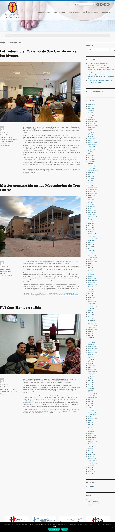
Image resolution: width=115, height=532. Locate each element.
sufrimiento (8, 275)
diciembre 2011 (92, 435)
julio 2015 (90, 356)
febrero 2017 (91, 320)
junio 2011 (90, 447)
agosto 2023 (91, 172)
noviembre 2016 (92, 325)
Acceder (90, 499)
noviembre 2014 (92, 371)
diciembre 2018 (92, 278)
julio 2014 (90, 378)
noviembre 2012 (92, 414)
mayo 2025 (91, 133)
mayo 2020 (91, 246)
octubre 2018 (91, 282)
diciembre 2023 (92, 165)
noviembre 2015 (92, 348)
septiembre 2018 (92, 284)
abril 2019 (90, 271)
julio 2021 (90, 220)
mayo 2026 (91, 110)
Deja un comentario (5, 145)
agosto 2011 (91, 443)
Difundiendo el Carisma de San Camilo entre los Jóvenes (38, 53)
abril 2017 (90, 316)
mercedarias (3, 139)
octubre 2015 (91, 350)
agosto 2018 (91, 286)
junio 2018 (90, 290)
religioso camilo (53, 127)
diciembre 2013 (92, 392)
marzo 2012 (91, 429)
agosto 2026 (91, 104)
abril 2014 (90, 384)
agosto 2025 (91, 127)
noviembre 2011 (92, 437)
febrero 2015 (91, 365)
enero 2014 (91, 390)
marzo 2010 (91, 469)
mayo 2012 (91, 426)
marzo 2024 (91, 159)
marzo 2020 (91, 250)
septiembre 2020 (93, 238)
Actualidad (93, 12)
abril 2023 (90, 180)
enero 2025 (91, 140)
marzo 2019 (91, 273)
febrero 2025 (91, 138)
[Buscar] (113, 49)
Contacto (106, 12)
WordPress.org (92, 505)
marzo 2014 (91, 386)
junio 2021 (90, 221)
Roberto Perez (4, 132)
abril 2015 (90, 361)
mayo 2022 (91, 201)
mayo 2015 (91, 360)
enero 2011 (91, 456)
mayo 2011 (91, 448)
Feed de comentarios (94, 503)
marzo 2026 (91, 114)
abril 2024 (90, 157)
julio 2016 (90, 333)
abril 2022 (90, 203)
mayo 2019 (91, 269)
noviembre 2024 (92, 144)
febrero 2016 (91, 342)
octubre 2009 (91, 471)
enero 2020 (91, 254)
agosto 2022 (91, 195)
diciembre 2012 (92, 412)
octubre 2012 (91, 416)
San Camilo (8, 143)
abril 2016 (90, 339)
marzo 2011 (91, 452)
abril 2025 (90, 134)
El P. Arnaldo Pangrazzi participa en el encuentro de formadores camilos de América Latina (101, 76)
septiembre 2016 (92, 329)
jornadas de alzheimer (6, 137)
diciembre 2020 (92, 233)
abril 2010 (90, 467)
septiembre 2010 (92, 464)
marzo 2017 (91, 318)
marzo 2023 (91, 182)
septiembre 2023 (93, 170)
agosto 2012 (91, 420)
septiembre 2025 (93, 125)
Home (8, 35)
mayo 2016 (91, 337)
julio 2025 (90, 129)
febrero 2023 (91, 184)
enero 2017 (91, 322)
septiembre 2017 (92, 307)
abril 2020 (90, 248)
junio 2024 (91, 153)
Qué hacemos (59, 12)
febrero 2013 (91, 409)
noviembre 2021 (92, 212)
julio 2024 (90, 151)
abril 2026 (90, 112)
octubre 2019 (91, 259)
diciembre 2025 (92, 119)
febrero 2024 (91, 161)
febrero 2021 (91, 229)
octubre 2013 (91, 395)
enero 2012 (91, 433)
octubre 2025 (91, 123)
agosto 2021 (91, 218)
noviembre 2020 (92, 235)
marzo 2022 (91, 204)
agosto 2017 (91, 308)
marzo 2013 (91, 407)
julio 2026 (90, 106)
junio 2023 (91, 176)
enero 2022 (91, 208)
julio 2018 (90, 288)
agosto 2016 (91, 331)
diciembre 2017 (92, 301)
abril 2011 (90, 450)
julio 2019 (90, 265)
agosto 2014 (91, 377)
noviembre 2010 (92, 460)
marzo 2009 (91, 473)
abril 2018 (90, 293)
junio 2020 (91, 244)
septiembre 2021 (92, 216)
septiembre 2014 (92, 375)
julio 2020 (90, 242)
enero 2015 (91, 367)
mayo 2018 (91, 291)
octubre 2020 (91, 237)
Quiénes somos (44, 12)
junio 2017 (90, 312)
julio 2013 (90, 399)
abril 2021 (90, 225)
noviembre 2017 (92, 303)
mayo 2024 (91, 155)
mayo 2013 (91, 403)
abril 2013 (90, 405)
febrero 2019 (91, 274)
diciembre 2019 (92, 255)
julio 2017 (90, 310)
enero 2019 (91, 276)
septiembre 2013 (92, 397)
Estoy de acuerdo (54, 529)
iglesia (2, 389)
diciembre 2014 (92, 369)
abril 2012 (90, 428)
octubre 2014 (91, 373)
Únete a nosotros (77, 12)
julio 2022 (90, 197)
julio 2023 (90, 174)
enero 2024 (91, 163)
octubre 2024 (91, 146)
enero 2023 (91, 186)
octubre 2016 (91, 327)
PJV (5, 391)
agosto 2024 (91, 150)
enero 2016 (91, 344)
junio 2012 (90, 424)
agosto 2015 (91, 354)
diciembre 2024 (92, 142)
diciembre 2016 (92, 324)
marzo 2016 (91, 341)
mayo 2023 (91, 178)
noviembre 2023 (92, 167)
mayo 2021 (91, 223)
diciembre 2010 (92, 458)
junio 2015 (90, 358)
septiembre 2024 (93, 148)
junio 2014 (90, 380)
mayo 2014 (91, 382)
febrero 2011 (91, 454)
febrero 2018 (91, 297)
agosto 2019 (91, 263)
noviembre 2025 (92, 121)
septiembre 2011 (92, 441)
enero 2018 (91, 299)
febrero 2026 (91, 116)
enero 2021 (91, 231)
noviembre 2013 (92, 394)
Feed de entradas (93, 501)
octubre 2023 (91, 168)
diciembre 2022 (92, 187)
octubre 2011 (91, 439)
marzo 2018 (91, 295)
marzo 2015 (91, 363)
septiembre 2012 (92, 418)
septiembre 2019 (92, 261)
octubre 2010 (91, 462)
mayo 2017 (91, 314)
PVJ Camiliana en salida (20, 308)
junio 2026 (91, 108)
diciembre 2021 (92, 210)
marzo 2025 (91, 136)
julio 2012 (90, 422)
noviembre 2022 (92, 189)
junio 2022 (91, 199)
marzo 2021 (91, 227)
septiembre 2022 (93, 193)
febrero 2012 (91, 431)
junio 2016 (90, 335)
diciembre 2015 (92, 346)
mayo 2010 (91, 465)
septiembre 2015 (92, 352)
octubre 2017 (91, 305)
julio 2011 (90, 445)
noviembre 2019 (92, 257)
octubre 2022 (91, 191)
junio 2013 (90, 401)
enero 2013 (91, 411)
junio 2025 (91, 131)
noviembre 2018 (92, 280)
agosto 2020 (91, 240)
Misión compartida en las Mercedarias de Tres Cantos (40, 188)
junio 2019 (90, 267)
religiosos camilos (12, 391)
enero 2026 (91, 117)
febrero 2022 (91, 206)
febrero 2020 (91, 252)
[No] (113, 527)
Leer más (64, 529)
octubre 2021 (91, 214)
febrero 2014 (91, 388)
